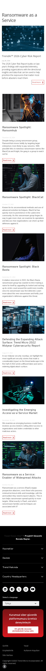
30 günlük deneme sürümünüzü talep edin (21, 629)
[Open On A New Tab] (18, 589)
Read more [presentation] (7, 159)
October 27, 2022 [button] (8, 204)
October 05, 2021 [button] (8, 485)
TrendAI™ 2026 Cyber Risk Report (21, 56)
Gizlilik (5, 646)
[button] (21, 603)
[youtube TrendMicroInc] (32, 589)
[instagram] (25, 589)
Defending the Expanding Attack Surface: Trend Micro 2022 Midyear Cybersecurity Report (22, 342)
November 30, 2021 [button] (8, 420)
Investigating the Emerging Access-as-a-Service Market (19, 411)
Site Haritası (8, 655)
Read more (37, 82)
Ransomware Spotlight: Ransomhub (16, 129)
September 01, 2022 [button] (8, 277)
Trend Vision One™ (13, 536)
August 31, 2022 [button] (7, 353)
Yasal (26, 646)
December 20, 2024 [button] (8, 137)
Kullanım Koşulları (32, 650)
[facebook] (12, 589)
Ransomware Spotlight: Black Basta (20, 268)
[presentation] (23, 108)
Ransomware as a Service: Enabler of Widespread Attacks (21, 476)
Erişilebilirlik (8, 650)
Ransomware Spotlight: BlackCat (22, 197)
